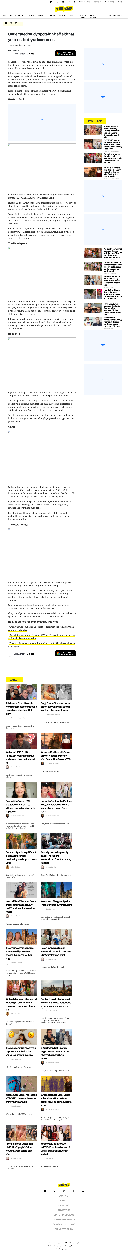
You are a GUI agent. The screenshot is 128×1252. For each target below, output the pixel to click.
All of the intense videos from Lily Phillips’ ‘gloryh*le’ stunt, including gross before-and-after (112, 131)
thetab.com (59, 1243)
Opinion (62, 15)
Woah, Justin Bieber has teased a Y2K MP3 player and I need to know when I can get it (21, 1098)
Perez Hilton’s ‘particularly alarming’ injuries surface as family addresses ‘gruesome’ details (113, 322)
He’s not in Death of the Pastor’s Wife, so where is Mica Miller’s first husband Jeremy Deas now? (113, 144)
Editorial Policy (64, 1215)
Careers (64, 1205)
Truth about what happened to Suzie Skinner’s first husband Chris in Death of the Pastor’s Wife (112, 309)
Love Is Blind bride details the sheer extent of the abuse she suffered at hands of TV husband (113, 294)
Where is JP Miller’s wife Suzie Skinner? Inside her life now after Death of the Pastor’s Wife (56, 756)
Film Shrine (93, 16)
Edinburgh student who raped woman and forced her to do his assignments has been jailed (56, 1002)
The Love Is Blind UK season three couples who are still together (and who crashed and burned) (113, 267)
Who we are (84, 2)
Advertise (109, 2)
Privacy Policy (64, 1229)
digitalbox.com (66, 1249)
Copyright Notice (64, 1219)
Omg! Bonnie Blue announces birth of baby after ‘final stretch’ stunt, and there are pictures (55, 707)
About (64, 1200)
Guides (73, 15)
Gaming (41, 15)
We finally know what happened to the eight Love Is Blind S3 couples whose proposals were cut (113, 253)
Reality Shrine (83, 16)
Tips (120, 2)
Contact (97, 2)
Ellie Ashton (19, 54)
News (4, 15)
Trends (31, 15)
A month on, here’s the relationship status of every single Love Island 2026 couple (113, 158)
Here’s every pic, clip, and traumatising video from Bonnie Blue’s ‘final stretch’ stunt (56, 951)
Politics (52, 15)
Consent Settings (64, 1224)
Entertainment (17, 15)
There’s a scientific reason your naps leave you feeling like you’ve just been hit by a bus (21, 1051)
